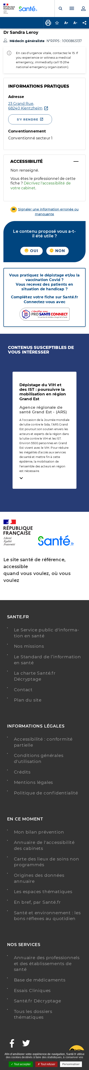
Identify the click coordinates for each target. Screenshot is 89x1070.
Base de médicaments (39, 980)
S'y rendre (27, 119)
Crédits (22, 772)
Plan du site (28, 700)
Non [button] (59, 251)
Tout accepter (22, 1064)
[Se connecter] (83, 8)
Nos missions (29, 646)
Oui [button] (33, 251)
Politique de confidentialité (46, 793)
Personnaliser (71, 1064)
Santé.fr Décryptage (37, 1001)
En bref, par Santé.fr (37, 902)
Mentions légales (33, 782)
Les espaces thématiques (43, 891)
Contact (23, 689)
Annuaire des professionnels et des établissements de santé (47, 963)
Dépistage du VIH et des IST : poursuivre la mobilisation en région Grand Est (42, 392)
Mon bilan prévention (39, 832)
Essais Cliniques (32, 990)
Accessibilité (26, 161)
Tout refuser (47, 1064)
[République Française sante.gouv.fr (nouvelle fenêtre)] (18, 545)
